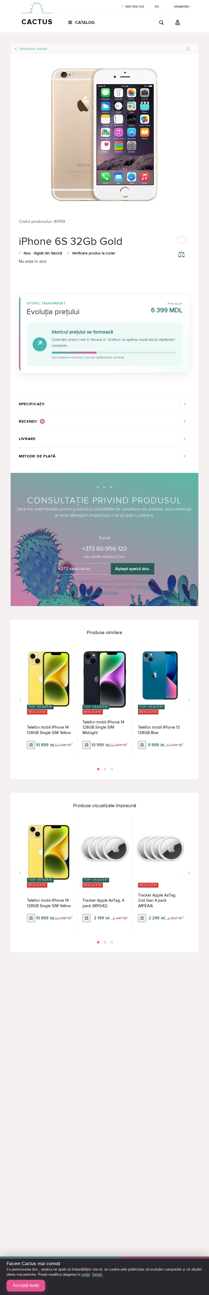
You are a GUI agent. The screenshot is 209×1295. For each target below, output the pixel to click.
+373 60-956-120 (104, 549)
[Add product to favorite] (181, 242)
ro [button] (157, 6)
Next (188, 700)
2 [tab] (104, 769)
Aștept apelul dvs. (132, 569)
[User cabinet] (177, 22)
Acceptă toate (26, 1285)
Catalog (84, 22)
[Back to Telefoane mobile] (188, 48)
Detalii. (97, 1274)
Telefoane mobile (33, 48)
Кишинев (181, 6)
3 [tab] (111, 769)
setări (85, 1274)
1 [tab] (97, 769)
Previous (20, 700)
